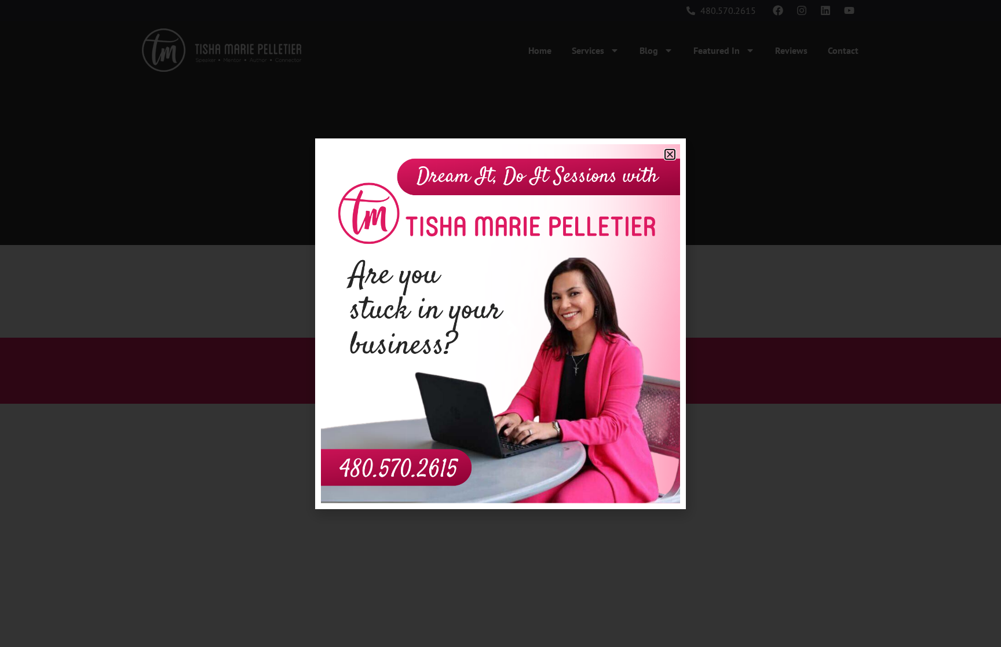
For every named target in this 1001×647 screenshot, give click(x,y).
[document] (500, 323)
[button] (670, 154)
